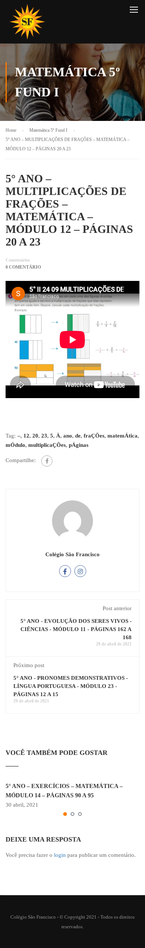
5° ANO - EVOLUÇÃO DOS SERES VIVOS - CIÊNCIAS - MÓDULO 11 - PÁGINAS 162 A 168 (76, 629)
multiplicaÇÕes (47, 445)
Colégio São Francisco (72, 554)
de (78, 436)
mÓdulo (15, 445)
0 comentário (23, 267)
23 (44, 436)
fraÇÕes (94, 436)
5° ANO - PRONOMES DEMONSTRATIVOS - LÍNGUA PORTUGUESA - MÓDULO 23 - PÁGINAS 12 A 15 (70, 686)
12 (26, 436)
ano (67, 436)
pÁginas (78, 445)
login (60, 855)
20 (35, 436)
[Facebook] (46, 461)
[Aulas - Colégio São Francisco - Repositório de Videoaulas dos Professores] (27, 24)
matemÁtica (122, 436)
